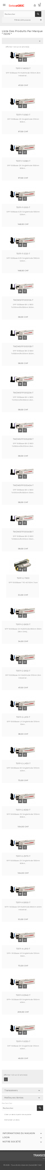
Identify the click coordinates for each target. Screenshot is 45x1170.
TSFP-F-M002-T (23, 68)
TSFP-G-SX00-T (23, 624)
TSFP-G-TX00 (23, 578)
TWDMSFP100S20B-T (23, 439)
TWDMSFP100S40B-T (23, 532)
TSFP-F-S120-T (23, 254)
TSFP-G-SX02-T (23, 671)
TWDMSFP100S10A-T (23, 300)
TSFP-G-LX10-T (23, 717)
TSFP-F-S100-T (23, 207)
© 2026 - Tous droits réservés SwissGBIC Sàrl (23, 1165)
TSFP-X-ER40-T (23, 995)
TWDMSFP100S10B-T (23, 346)
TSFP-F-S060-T (23, 115)
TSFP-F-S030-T (23, 1041)
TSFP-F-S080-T (23, 161)
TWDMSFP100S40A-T (23, 485)
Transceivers (11, 1090)
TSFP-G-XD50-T (23, 810)
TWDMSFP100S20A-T (23, 393)
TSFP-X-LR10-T (23, 949)
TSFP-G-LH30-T (23, 763)
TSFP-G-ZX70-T (23, 856)
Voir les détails (20, 60)
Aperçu (25, 60)
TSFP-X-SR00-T (23, 902)
